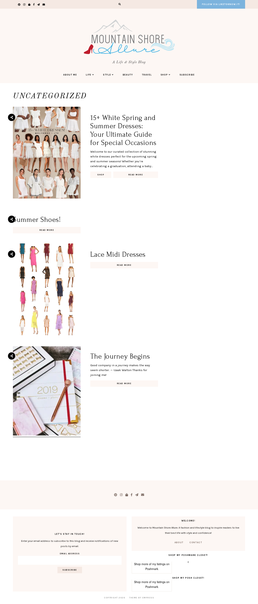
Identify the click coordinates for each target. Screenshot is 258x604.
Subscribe (187, 74)
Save (14, 136)
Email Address (70, 553)
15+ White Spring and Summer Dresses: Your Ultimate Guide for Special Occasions (123, 130)
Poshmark (151, 569)
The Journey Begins (120, 356)
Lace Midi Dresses (118, 254)
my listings (158, 564)
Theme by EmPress (141, 598)
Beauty (128, 74)
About (179, 542)
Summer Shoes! (37, 220)
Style (107, 74)
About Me (70, 74)
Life (88, 74)
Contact (195, 542)
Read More (135, 175)
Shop (164, 74)
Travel (147, 74)
